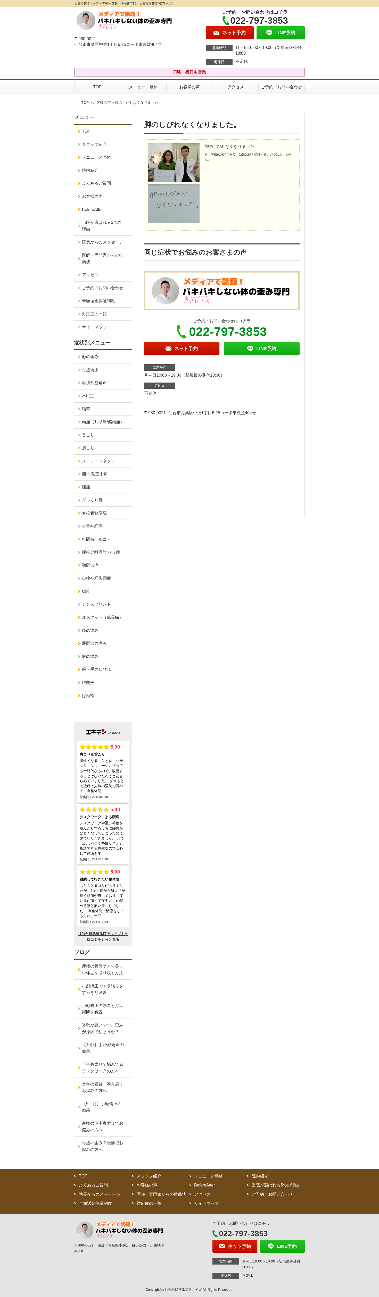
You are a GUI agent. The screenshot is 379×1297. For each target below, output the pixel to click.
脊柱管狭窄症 (94, 513)
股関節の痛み (94, 643)
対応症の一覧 (94, 314)
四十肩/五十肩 (95, 474)
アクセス (235, 87)
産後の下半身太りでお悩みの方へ (102, 1126)
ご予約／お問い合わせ (281, 87)
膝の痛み (90, 630)
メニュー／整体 (143, 87)
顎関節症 (90, 565)
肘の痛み (90, 656)
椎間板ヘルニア (96, 539)
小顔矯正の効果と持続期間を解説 (102, 1008)
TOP (97, 87)
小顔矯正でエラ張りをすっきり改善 (102, 989)
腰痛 (86, 487)
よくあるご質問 (96, 183)
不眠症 (88, 396)
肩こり (88, 448)
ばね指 (88, 695)
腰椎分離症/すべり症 (101, 552)
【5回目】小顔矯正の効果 (101, 1107)
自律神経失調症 (96, 578)
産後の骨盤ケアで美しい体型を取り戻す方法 (102, 969)
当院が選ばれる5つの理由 (101, 225)
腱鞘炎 (88, 682)
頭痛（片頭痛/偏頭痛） (103, 422)
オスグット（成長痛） (102, 617)
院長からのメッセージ (102, 242)
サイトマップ (94, 327)
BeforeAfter (92, 209)
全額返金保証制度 (98, 301)
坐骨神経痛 (92, 526)
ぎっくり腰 (92, 500)
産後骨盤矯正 (94, 382)
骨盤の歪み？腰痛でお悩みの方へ (102, 1146)
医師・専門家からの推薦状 (102, 258)
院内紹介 (90, 170)
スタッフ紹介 (94, 144)
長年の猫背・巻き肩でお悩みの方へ (102, 1087)
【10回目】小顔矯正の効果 (103, 1048)
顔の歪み (90, 356)
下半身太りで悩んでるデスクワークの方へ (102, 1067)
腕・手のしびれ (96, 669)
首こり (88, 435)
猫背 (86, 409)
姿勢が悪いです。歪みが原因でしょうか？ (102, 1028)
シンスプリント (96, 604)
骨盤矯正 (90, 370)
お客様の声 (189, 87)
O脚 (85, 591)
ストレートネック (98, 461)
